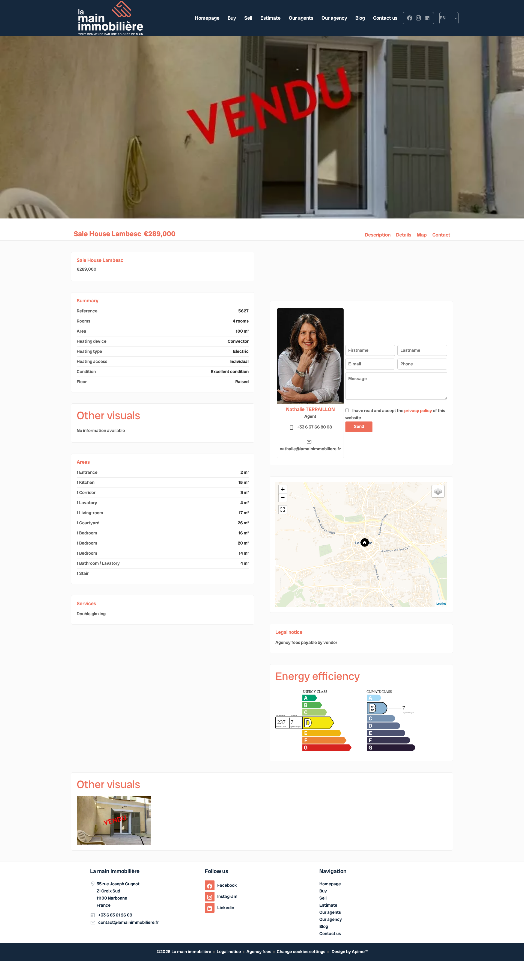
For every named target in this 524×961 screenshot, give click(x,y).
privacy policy (418, 410)
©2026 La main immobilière (184, 951)
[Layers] (438, 491)
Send (359, 426)
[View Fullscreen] (283, 509)
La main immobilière (114, 871)
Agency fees (258, 951)
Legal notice (229, 951)
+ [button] (283, 489)
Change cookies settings (301, 951)
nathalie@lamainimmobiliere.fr (310, 449)
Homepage (111, 18)
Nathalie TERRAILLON (310, 409)
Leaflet (441, 603)
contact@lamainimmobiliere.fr (128, 922)
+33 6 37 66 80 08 (314, 427)
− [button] (283, 497)
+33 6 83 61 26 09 (115, 915)
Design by (349, 951)
